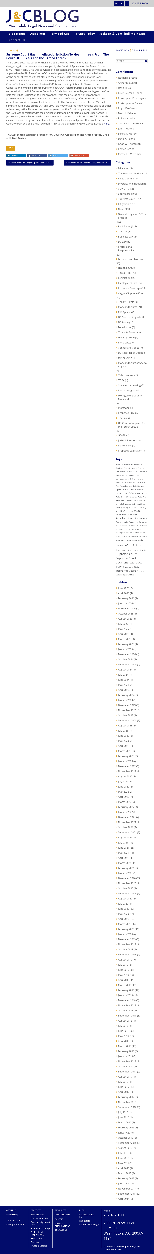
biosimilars (120, 482)
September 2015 (127, 1142)
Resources (60, 1210)
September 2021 (127, 832)
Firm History (12, 1214)
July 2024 (123, 674)
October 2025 (125, 613)
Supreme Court (126, 199)
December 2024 (127, 654)
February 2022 (126, 807)
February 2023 (126, 756)
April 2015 (123, 1168)
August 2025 (125, 618)
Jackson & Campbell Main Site (122, 34)
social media (141, 550)
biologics (143, 472)
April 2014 (123, 1198)
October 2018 (125, 1010)
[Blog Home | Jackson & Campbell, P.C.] (77, 19)
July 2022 (123, 781)
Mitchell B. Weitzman (130, 154)
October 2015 (125, 1137)
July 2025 (123, 623)
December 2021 (127, 817)
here (106, 123)
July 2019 (123, 964)
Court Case (124, 193)
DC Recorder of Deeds (130, 352)
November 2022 (127, 771)
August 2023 (125, 725)
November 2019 (127, 944)
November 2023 (127, 710)
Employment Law (127, 283)
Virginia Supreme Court (131, 293)
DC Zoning (124, 322)
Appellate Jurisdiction (39, 134)
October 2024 (125, 659)
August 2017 (125, 1076)
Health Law (124, 267)
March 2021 (124, 863)
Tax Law (122, 231)
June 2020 (123, 908)
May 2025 (123, 629)
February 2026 (126, 598)
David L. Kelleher (127, 113)
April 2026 (123, 593)
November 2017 (127, 1061)
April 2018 (123, 1041)
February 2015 (126, 1178)
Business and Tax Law (130, 259)
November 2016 (127, 1102)
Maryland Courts (127, 307)
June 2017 (123, 1086)
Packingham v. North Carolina (127, 533)
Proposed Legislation (130, 450)
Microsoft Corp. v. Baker (137, 526)
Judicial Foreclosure (129, 440)
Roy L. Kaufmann (127, 108)
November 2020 (127, 883)
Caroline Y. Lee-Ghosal (130, 123)
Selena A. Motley (127, 133)
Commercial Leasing (129, 385)
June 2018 (123, 1031)
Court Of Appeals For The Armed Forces (77, 134)
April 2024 (123, 690)
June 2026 (123, 588)
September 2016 (127, 1107)
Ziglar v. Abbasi (128, 575)
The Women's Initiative (131, 173)
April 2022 (123, 796)
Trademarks (128, 567)
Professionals (63, 1214)
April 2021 (123, 857)
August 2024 (125, 669)
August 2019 (125, 959)
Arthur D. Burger (127, 82)
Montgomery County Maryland (130, 397)
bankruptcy (124, 342)
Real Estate (124, 226)
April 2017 (123, 1092)
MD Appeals (125, 312)
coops (125, 493)
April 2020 (123, 919)
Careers (59, 1219)
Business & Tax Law (86, 1216)
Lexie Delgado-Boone (130, 93)
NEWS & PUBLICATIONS (62, 1225)
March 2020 (124, 924)
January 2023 (125, 761)
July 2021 (123, 842)
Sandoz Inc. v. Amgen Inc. (130, 540)
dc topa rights (138, 493)
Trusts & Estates (127, 332)
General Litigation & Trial (40, 1223)
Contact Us (17, 40)
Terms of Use (60, 34)
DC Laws (123, 241)
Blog (82, 1210)
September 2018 (127, 1015)
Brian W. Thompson (129, 143)
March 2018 (124, 1046)
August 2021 (125, 837)
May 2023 (123, 740)
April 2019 (123, 980)
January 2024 (125, 700)
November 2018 (127, 1005)
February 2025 (126, 644)
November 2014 (127, 1188)
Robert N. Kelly (126, 118)
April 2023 (123, 746)
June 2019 (123, 969)
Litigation (123, 204)
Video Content (126, 178)
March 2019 (124, 985)
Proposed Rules (127, 413)
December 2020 (127, 878)
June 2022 (123, 786)
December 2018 (127, 1000)
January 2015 (125, 1183)
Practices (36, 1210)
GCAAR (122, 435)
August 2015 (125, 1148)
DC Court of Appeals (129, 317)
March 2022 (124, 802)
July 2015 (123, 1153)
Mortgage (123, 407)
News (121, 209)
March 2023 (124, 751)
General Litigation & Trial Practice (132, 216)
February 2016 (126, 1127)
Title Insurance (126, 375)
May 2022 (123, 791)
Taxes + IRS (124, 272)
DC (130, 493)
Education (123, 168)
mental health (121, 526)
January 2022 (125, 812)
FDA (136, 511)
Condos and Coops (128, 347)
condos (119, 493)
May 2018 (123, 1036)
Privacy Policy (84, 34)
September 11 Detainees (126, 550)
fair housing (125, 357)
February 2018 (126, 1051)
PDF (11, 148)
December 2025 (127, 608)
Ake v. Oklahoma (130, 468)
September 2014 (127, 1193)
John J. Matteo (126, 128)
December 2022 (127, 766)
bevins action (134, 472)
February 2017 (126, 1097)
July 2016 (123, 1112)
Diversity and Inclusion (131, 183)
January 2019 (125, 995)
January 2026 (125, 603)
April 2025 (123, 634)
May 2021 (123, 852)
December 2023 (127, 705)
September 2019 (127, 954)
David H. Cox (125, 87)
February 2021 (126, 868)
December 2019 (127, 939)
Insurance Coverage (129, 288)
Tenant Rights (126, 302)
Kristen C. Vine (126, 149)
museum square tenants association (130, 529)
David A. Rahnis (126, 138)
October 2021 (125, 827)
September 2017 (127, 1071)
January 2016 (125, 1132)
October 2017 (125, 1066)
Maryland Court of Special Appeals (132, 364)
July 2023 (123, 730)
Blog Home (17, 34)
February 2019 (126, 990)
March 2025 (124, 639)
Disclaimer (37, 34)
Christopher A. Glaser (130, 103)
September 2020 (127, 893)
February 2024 (126, 695)
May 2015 (123, 1163)
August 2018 (125, 1020)
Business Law (125, 236)
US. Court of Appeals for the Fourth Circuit (131, 424)
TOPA (121, 380)
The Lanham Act (135, 563)
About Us (11, 1210)
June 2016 (123, 1117)
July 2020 (123, 903)
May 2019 (123, 975)
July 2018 (123, 1025)
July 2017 (123, 1081)
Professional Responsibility (126, 248)
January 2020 (125, 934)
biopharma (138, 479)
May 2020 (123, 913)
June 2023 (123, 735)
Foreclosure (124, 327)
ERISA (122, 511)
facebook (130, 511)
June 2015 (123, 1158)
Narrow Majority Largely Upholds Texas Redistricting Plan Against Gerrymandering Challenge (32, 162)
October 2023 (125, 715)
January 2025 (125, 649)
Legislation (124, 278)
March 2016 (124, 1122)
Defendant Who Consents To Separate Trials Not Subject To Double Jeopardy (88, 162)
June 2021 (123, 847)
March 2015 (124, 1173)
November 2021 (127, 822)
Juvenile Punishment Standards (134, 522)
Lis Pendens (125, 445)
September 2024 (127, 664)
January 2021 (125, 873)
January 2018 (125, 1056)
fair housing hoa (127, 390)
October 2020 (125, 888)
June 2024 (123, 679)
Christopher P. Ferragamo (132, 98)
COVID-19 (123, 188)
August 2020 (125, 898)
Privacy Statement (15, 1224)
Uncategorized (126, 337)
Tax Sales (123, 418)
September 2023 (127, 720)
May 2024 (123, 684)
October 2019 (125, 949)
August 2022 (125, 776)
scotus (21, 134)
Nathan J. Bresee (127, 77)
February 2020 (126, 929)
